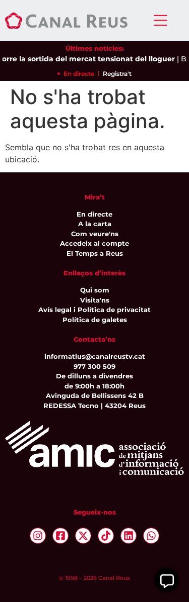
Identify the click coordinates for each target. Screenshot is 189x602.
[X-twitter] (83, 536)
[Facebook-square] (60, 536)
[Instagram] (38, 536)
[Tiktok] (106, 536)
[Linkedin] (128, 536)
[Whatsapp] (151, 536)
